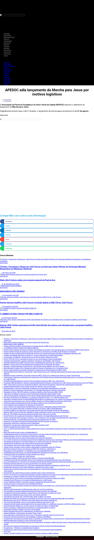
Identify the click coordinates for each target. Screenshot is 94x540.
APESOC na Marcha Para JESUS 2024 (16, 427)
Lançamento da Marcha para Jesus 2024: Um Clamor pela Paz (25, 495)
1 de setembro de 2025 (9, 306)
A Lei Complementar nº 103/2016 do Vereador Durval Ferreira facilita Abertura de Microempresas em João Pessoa (43, 462)
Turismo (6, 46)
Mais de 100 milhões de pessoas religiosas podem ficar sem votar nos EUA (30, 414)
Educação (7, 43)
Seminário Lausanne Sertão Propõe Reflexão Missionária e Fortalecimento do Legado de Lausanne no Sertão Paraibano (45, 399)
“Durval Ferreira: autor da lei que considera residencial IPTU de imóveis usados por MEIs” (34, 478)
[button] (47, 59)
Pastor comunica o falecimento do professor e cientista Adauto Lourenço (29, 508)
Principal (7, 34)
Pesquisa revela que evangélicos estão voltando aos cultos (24, 454)
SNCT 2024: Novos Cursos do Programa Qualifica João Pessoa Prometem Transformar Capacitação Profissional (43, 385)
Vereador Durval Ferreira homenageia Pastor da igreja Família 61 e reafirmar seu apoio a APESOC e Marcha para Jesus (44, 504)
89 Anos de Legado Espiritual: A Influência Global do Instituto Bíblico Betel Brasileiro (33, 408)
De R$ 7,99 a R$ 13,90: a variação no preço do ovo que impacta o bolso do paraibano (33, 359)
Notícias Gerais (9, 37)
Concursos (7, 50)
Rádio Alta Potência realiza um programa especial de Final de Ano (27, 280)
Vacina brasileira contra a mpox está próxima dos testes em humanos (28, 438)
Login (6, 56)
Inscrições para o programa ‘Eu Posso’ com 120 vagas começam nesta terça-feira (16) (34, 515)
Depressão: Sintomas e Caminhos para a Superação (21, 423)
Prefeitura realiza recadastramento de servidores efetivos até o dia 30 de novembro (33, 403)
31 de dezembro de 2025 (10, 284)
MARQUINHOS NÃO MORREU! (12, 291)
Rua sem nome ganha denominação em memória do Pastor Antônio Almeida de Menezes (34, 526)
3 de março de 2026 (8, 273)
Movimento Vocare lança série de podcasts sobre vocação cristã (26, 425)
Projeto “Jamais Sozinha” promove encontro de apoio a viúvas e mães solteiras (31, 533)
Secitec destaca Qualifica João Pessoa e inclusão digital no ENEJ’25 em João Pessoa (36, 303)
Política (6, 39)
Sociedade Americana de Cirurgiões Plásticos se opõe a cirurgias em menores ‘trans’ (33, 441)
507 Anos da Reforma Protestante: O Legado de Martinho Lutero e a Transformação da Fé (36, 397)
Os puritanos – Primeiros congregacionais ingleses (21, 528)
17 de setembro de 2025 (10, 295)
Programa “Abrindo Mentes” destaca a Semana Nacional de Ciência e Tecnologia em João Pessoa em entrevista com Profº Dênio (48, 383)
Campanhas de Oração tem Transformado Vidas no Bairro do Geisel (27, 497)
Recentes (7, 52)
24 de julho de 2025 (8, 331)
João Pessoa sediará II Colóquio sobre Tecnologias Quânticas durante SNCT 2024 (32, 394)
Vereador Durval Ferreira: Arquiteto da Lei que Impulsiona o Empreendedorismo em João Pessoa (37, 460)
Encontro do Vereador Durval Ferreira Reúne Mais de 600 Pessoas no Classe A (31, 421)
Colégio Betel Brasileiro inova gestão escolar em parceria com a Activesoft (30, 386)
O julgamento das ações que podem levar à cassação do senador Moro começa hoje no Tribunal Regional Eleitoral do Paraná (47, 519)
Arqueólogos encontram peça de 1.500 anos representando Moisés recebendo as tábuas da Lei (37, 465)
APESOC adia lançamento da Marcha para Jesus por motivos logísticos (28, 489)
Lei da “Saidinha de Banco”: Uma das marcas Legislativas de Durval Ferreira (30, 482)
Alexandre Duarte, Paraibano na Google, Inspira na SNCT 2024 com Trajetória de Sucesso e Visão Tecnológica (42, 375)
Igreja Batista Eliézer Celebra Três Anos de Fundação (22, 509)
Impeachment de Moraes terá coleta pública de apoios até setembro (27, 443)
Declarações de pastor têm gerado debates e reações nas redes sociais (29, 467)
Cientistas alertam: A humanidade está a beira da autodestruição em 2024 (30, 419)
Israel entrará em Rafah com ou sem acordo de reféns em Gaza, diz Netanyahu (31, 506)
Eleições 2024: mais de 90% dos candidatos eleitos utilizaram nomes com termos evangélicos (37, 412)
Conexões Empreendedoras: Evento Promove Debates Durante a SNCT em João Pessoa (34, 381)
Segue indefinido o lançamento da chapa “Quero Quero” (23, 513)
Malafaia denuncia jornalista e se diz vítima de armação (23, 520)
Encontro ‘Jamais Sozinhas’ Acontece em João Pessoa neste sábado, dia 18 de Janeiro (34, 366)
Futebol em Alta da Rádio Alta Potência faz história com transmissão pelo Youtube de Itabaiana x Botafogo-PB (42, 353)
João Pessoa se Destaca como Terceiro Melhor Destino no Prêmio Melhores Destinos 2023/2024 (38, 401)
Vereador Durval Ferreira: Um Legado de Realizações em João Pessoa (28, 480)
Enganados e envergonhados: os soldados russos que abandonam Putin (29, 451)
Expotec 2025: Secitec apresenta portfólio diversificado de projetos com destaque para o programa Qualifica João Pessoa (46, 350)
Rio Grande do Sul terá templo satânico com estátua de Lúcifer (26, 445)
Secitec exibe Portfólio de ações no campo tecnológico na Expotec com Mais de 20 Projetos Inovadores (40, 352)
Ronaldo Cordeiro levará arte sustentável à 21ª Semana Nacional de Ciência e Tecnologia (34, 390)
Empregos (7, 54)
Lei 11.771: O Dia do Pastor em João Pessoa (19, 456)
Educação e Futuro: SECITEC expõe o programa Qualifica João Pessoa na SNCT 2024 (33, 392)
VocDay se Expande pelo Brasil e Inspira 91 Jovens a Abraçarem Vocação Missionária (33, 355)
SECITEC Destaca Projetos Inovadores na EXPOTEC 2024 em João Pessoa (30, 449)
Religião (6, 48)
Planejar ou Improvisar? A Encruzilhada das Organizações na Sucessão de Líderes (32, 364)
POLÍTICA (7, 531)
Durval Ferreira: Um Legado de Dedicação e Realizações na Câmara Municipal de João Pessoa (36, 416)
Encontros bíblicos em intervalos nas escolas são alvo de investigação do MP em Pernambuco (36, 410)
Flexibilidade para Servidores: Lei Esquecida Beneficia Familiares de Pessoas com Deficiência (36, 452)
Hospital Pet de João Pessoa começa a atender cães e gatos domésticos (29, 473)
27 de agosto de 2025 (9, 318)
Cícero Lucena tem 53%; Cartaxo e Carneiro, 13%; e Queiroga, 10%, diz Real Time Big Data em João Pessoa (40, 418)
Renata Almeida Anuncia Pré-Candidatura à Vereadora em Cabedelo (27, 511)
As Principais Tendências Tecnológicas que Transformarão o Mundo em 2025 (31, 357)
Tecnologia (8, 41)
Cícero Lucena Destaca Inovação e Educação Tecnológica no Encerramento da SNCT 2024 (35, 370)
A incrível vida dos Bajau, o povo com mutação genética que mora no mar (29, 502)
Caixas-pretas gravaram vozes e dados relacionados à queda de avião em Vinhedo (32, 447)
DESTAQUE (4, 263)
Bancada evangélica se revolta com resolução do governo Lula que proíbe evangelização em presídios (39, 498)
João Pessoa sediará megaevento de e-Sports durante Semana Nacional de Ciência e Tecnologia (37, 396)
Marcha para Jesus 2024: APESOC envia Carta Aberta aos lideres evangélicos (30, 500)
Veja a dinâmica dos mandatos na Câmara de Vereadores (24, 405)
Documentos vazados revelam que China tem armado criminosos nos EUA (29, 476)
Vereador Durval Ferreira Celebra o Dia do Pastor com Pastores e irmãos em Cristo (32, 493)
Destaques (7, 35)
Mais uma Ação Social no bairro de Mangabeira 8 (20, 432)
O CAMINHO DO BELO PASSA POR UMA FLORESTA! (21, 314)
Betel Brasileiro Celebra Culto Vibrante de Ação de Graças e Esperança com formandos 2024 (36, 368)
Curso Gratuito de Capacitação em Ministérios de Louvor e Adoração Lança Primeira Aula (35, 407)
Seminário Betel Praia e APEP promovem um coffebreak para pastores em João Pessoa (34, 363)
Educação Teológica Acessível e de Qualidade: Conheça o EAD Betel (27, 517)
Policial (6, 45)
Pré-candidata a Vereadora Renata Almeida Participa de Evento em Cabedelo (30, 491)
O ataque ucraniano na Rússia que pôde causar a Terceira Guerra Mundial (29, 458)
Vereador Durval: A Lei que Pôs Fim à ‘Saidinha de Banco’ (23, 484)
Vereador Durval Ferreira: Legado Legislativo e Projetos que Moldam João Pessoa (32, 361)
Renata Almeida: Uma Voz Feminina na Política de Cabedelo (24, 436)
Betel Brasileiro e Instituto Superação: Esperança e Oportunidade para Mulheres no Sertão (35, 388)
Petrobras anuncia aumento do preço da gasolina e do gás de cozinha (28, 463)
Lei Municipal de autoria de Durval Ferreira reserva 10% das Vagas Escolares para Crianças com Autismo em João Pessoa (46, 434)
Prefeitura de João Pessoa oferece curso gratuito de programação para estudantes (33, 530)
